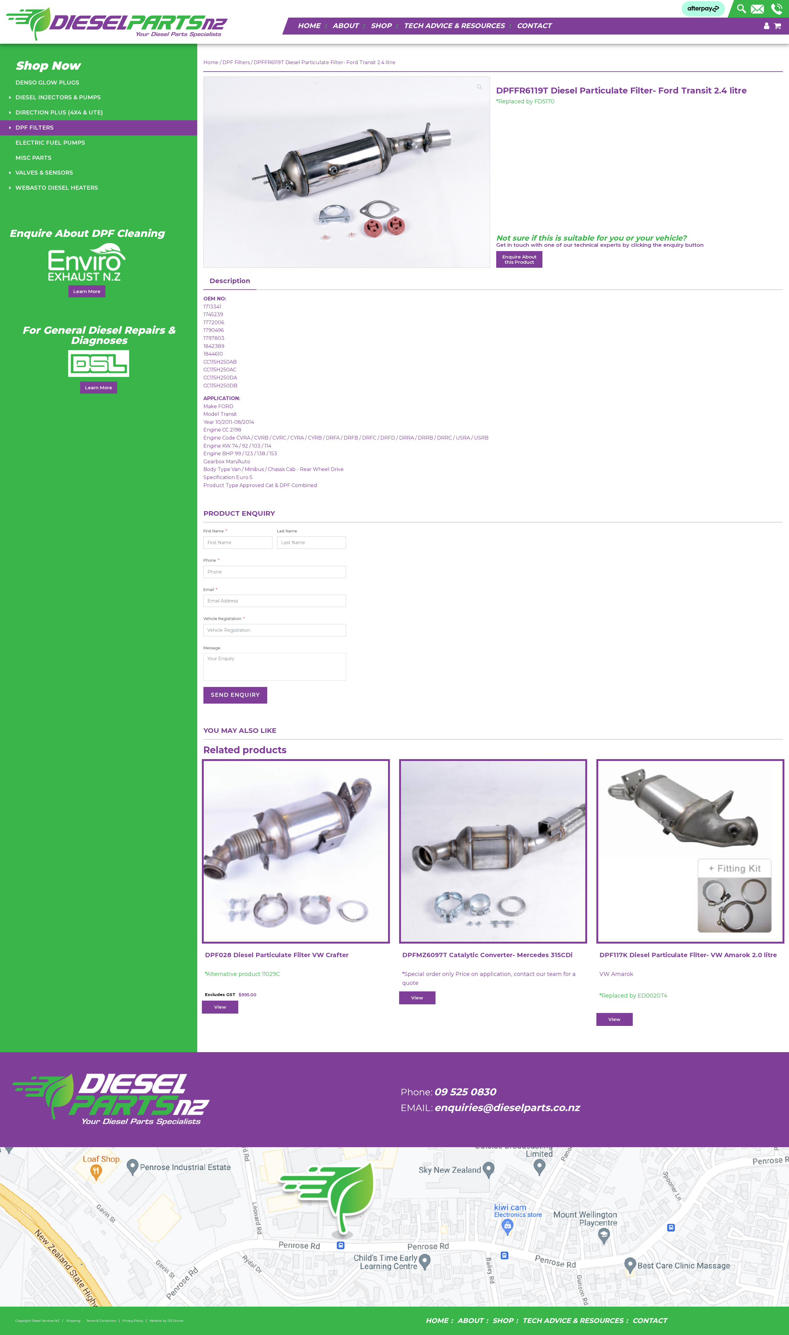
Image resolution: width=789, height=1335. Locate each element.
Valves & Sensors (44, 172)
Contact (534, 26)
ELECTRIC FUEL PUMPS (50, 142)
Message (211, 648)
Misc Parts (33, 158)
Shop (381, 26)
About (345, 26)
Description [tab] (230, 281)
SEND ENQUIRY (235, 695)
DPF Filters (34, 127)
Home (309, 26)
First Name (213, 531)
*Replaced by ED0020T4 (633, 995)
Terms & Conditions (101, 1320)
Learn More (86, 291)
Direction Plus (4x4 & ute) (59, 112)
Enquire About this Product (519, 259)
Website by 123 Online (166, 1320)
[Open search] (741, 7)
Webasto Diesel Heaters (56, 187)
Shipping (73, 1320)
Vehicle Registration (222, 618)
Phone (209, 560)
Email (208, 589)
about (470, 1320)
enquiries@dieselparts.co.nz (506, 1107)
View (220, 1007)
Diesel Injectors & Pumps (58, 97)
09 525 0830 (465, 1092)
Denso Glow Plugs (47, 82)
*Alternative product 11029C (242, 974)
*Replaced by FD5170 (525, 101)
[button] (479, 87)
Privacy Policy (132, 1320)
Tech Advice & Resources (454, 26)
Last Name (287, 531)
